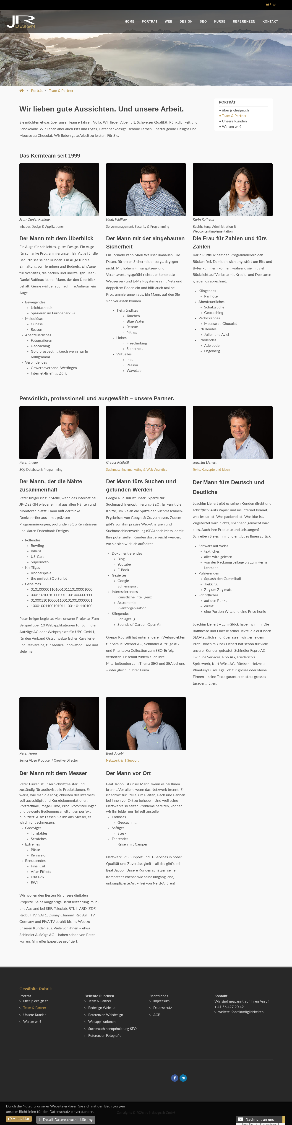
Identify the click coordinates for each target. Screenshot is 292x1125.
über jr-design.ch (35, 1001)
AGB (156, 1015)
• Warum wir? (230, 127)
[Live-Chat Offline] (260, 1120)
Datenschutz (162, 1008)
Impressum (161, 1001)
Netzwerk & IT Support (122, 760)
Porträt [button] (37, 91)
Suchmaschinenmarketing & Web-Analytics (136, 469)
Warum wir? (32, 1022)
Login (273, 4)
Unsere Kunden (34, 1015)
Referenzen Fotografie (104, 1035)
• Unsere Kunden (233, 121)
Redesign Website (101, 1008)
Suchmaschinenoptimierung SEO (112, 1029)
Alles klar (20, 1119)
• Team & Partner (233, 116)
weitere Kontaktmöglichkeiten (240, 1012)
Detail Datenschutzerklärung (67, 1120)
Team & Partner (34, 1008)
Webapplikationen (101, 1022)
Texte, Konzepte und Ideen (211, 469)
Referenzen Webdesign (105, 1015)
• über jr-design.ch (234, 110)
